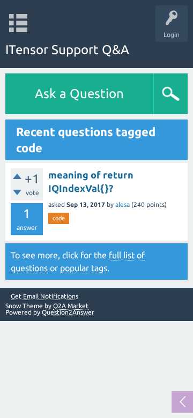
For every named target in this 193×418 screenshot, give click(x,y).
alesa (122, 204)
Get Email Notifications (44, 296)
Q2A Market (70, 305)
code (59, 218)
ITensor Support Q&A (67, 49)
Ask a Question (79, 93)
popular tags (83, 268)
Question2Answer (68, 312)
